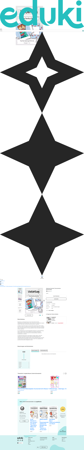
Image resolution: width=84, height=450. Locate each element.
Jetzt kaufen (56, 298)
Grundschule (2, 286)
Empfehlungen (16, 286)
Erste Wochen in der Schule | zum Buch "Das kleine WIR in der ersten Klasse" (33, 424)
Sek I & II (5, 286)
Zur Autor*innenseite (63, 431)
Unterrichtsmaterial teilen (43, 438)
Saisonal (8, 286)
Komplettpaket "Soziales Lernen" (54, 318)
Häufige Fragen (54, 438)
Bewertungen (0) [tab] (35, 350)
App (28, 443)
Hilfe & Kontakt (23, 286)
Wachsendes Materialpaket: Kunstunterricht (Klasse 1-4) (34, 388)
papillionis (49, 291)
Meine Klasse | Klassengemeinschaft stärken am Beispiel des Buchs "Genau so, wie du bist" (46, 424)
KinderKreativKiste (54, 390)
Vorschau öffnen (29, 315)
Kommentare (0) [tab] (44, 350)
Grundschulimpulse (21, 390)
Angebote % (12, 286)
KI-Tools (29, 444)
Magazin (19, 286)
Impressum (63, 438)
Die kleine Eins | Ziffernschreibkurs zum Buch (54, 422)
